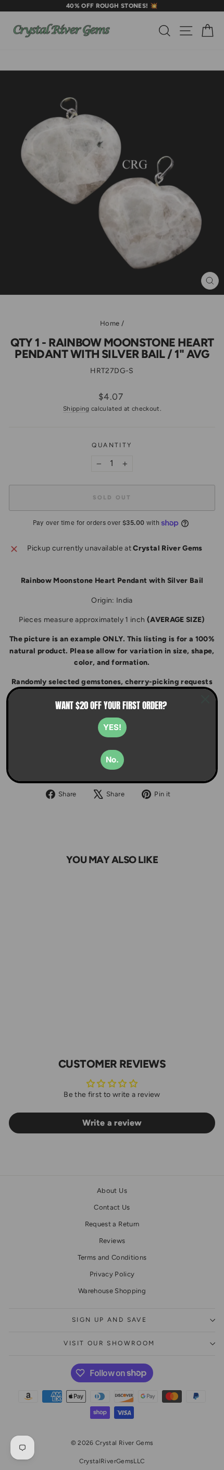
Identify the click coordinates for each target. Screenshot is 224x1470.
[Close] (205, 699)
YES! (112, 727)
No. (112, 759)
